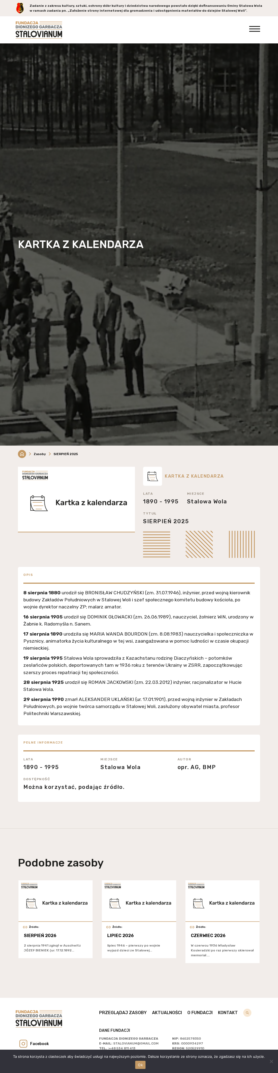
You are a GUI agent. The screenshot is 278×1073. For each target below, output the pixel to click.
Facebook (39, 1044)
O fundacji (200, 1012)
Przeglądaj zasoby (123, 1012)
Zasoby (40, 454)
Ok (140, 1065)
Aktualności (167, 1012)
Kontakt (228, 1012)
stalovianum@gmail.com (136, 1043)
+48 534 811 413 (122, 1048)
